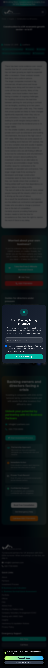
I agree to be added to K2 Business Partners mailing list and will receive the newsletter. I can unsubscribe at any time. (25, 348)
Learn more (29, 654)
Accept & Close (24, 658)
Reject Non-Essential (24, 662)
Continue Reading (24, 357)
